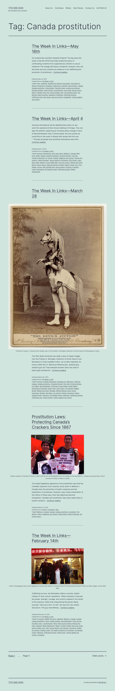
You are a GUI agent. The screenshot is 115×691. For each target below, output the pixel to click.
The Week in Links (47, 81)
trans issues (47, 97)
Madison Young (45, 162)
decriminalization (45, 386)
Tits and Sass (15, 8)
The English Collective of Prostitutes (62, 630)
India (54, 388)
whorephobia (36, 172)
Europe (50, 158)
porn (76, 165)
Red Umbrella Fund (49, 167)
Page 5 (26, 656)
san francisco (64, 628)
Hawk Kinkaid (48, 90)
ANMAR (47, 619)
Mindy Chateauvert (48, 626)
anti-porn (53, 619)
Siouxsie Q (69, 167)
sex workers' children (60, 393)
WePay (73, 169)
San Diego (49, 393)
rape (61, 93)
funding (55, 158)
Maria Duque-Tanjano (65, 623)
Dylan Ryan (41, 158)
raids (47, 628)
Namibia (39, 93)
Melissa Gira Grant (76, 162)
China (47, 621)
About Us (49, 8)
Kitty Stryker (73, 160)
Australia (64, 86)
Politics (44, 510)
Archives (40, 382)
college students (55, 621)
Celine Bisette (49, 88)
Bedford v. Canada (70, 153)
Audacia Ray (57, 86)
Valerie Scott (61, 632)
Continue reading (60, 72)
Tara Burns (45, 395)
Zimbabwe (41, 635)
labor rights (67, 90)
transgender (67, 97)
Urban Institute (48, 398)
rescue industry (60, 167)
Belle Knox (70, 382)
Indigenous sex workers (66, 158)
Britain (38, 156)
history (39, 514)
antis (38, 83)
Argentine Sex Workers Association (59, 83)
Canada (80, 86)
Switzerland (40, 169)
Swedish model (37, 395)
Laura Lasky (60, 388)
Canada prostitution (38, 88)
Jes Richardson (58, 90)
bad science (59, 153)
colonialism (72, 512)
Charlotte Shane (60, 88)
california (77, 382)
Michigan (52, 391)
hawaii (50, 388)
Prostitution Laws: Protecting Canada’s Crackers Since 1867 (51, 422)
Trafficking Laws (37, 97)
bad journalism (72, 86)
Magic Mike (54, 162)
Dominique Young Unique (59, 386)
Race (57, 510)
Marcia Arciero (76, 90)
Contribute (59, 8)
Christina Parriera (75, 384)
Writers (68, 8)
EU (46, 158)
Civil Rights (35, 386)
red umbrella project (70, 93)
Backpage (53, 382)
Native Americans (73, 514)
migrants (39, 626)
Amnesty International (44, 153)
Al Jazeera (40, 619)
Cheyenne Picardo (57, 384)
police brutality (55, 93)
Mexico (34, 93)
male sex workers (64, 162)
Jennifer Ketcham (43, 160)
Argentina (44, 83)
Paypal (72, 165)
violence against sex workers (62, 398)
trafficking (59, 95)
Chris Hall (66, 384)
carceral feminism (65, 156)
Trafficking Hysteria (70, 95)
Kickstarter (64, 160)
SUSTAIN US (101, 8)
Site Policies (78, 8)
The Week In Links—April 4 (57, 118)
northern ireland (66, 626)
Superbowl (52, 95)
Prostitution (51, 510)
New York (46, 93)
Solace (77, 393)
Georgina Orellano (37, 90)
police (69, 391)
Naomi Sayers (41, 165)
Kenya (55, 623)
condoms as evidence (73, 88)
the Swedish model (51, 169)
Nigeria (67, 165)
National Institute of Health (55, 165)
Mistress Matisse (61, 391)
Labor (79, 160)
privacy (39, 167)
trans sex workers (57, 97)
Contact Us (89, 8)
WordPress (102, 682)
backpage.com (61, 382)
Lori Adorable (69, 388)
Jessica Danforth (55, 160)
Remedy (42, 393)
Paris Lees (75, 626)
